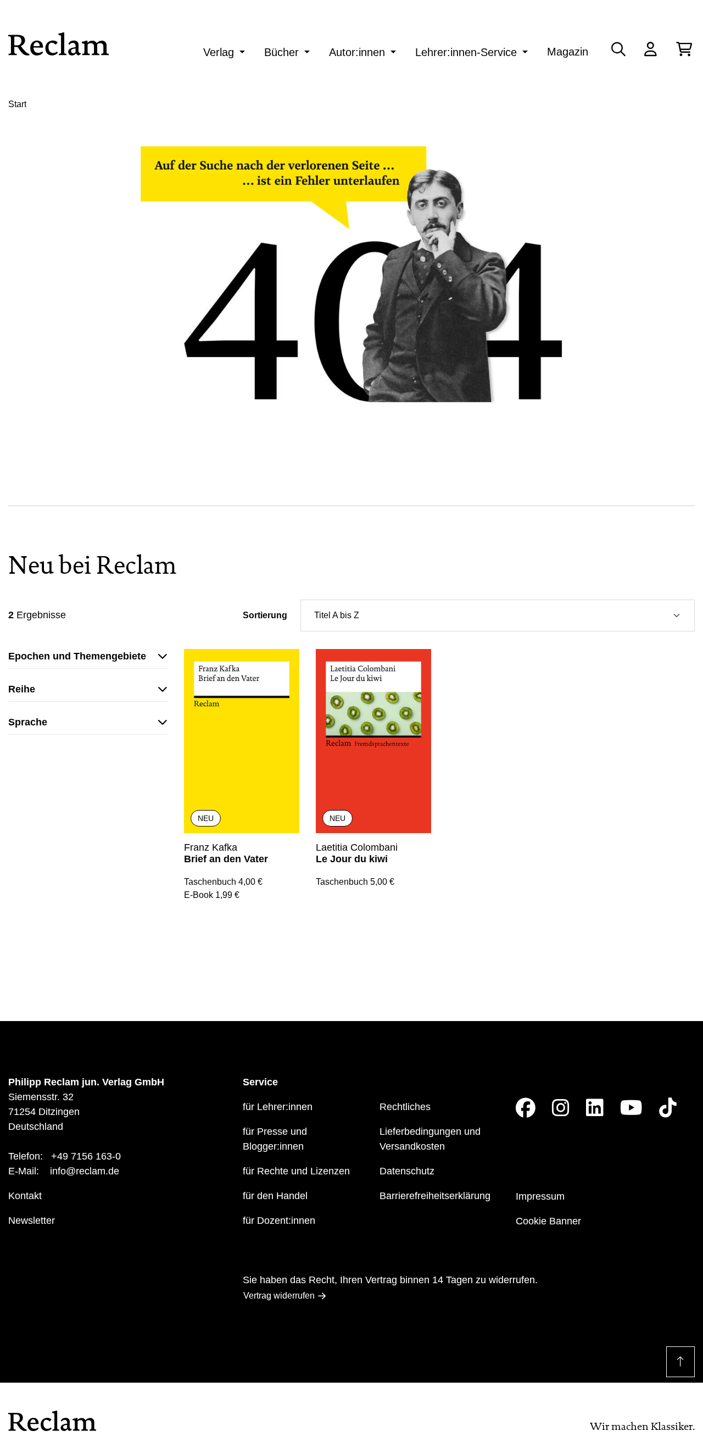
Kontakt (25, 1195)
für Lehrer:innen (278, 1106)
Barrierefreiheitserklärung (435, 1195)
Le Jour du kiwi (352, 858)
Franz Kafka (210, 847)
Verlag (218, 52)
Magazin (567, 52)
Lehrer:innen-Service (466, 52)
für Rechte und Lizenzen (296, 1171)
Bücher (281, 52)
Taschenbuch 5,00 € (355, 881)
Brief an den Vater (226, 858)
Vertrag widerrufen (279, 1295)
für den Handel (275, 1195)
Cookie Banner (548, 1221)
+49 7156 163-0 (86, 1156)
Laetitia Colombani (357, 847)
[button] (88, 659)
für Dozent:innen (279, 1220)
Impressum (540, 1196)
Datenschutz (407, 1171)
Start (17, 104)
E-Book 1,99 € (211, 895)
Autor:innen (357, 52)
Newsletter (31, 1220)
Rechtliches (405, 1106)
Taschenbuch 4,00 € (223, 881)
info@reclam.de (84, 1171)
